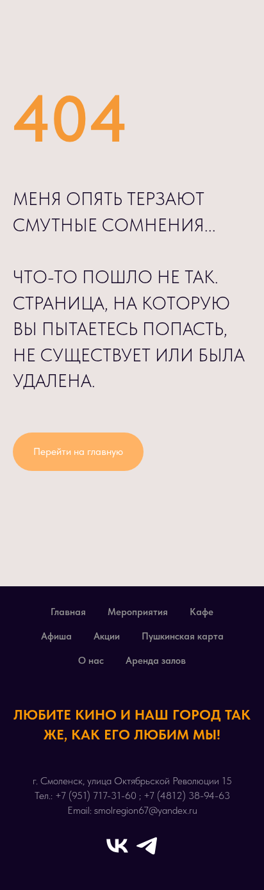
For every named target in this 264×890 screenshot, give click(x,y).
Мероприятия (138, 612)
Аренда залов (156, 660)
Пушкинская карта (183, 636)
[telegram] (147, 846)
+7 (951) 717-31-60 (95, 795)
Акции (107, 636)
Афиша (56, 636)
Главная (68, 612)
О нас (91, 660)
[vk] (117, 846)
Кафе (201, 612)
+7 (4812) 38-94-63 (187, 795)
